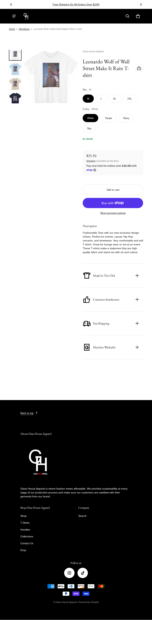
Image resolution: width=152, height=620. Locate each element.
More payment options (113, 213)
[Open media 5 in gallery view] (15, 99)
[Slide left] (11, 4)
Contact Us (26, 543)
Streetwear (24, 29)
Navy (126, 118)
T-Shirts (24, 522)
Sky (89, 128)
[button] (127, 16)
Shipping (90, 161)
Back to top (27, 413)
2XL (129, 98)
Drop (23, 550)
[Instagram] (69, 573)
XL (114, 98)
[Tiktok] (82, 573)
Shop (23, 515)
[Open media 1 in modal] (51, 76)
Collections (26, 536)
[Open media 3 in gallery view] (15, 84)
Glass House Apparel (66, 602)
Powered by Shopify (89, 602)
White (90, 118)
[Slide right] (141, 4)
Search (82, 515)
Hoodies (25, 529)
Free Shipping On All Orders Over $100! (81, 4)
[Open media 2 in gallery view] (15, 69)
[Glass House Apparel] (26, 16)
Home (12, 29)
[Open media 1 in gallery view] (15, 54)
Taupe (108, 118)
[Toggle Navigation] (14, 16)
